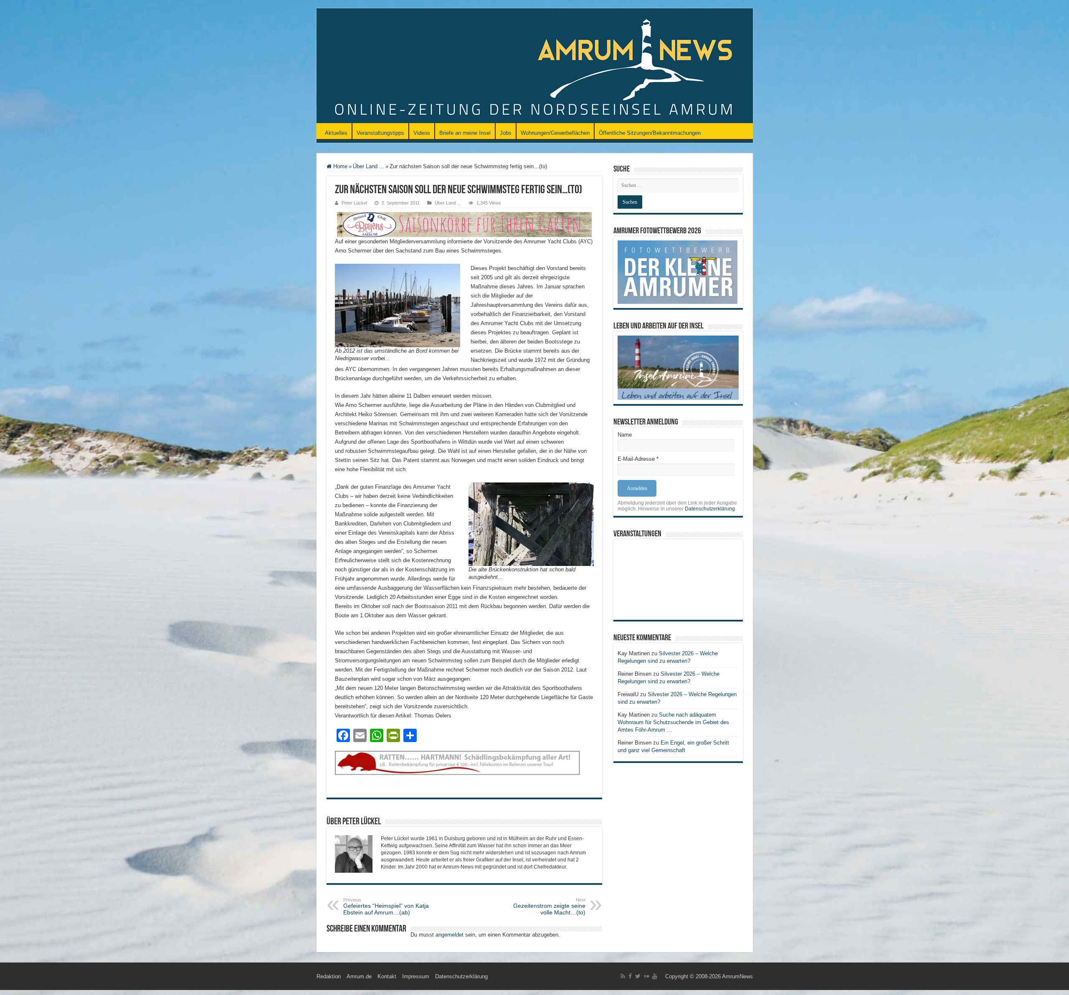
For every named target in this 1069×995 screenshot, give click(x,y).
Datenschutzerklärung (710, 509)
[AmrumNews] (535, 66)
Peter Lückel (354, 202)
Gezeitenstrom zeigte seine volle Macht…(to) (549, 906)
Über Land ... (368, 166)
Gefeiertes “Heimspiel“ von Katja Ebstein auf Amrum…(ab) (386, 906)
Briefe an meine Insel (465, 133)
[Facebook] (630, 976)
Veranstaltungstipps (380, 133)
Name (625, 435)
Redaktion (329, 976)
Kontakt (386, 976)
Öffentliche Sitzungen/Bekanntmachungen (650, 133)
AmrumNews (737, 976)
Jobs (506, 133)
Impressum (415, 976)
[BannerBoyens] (464, 224)
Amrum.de (359, 976)
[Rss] (623, 976)
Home (339, 166)
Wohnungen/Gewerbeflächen (555, 133)
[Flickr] (646, 976)
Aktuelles (336, 133)
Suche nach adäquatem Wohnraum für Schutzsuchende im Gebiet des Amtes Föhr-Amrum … (673, 722)
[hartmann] (464, 770)
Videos (421, 133)
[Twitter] (637, 976)
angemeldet (450, 935)
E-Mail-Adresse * (638, 459)
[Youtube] (654, 976)
